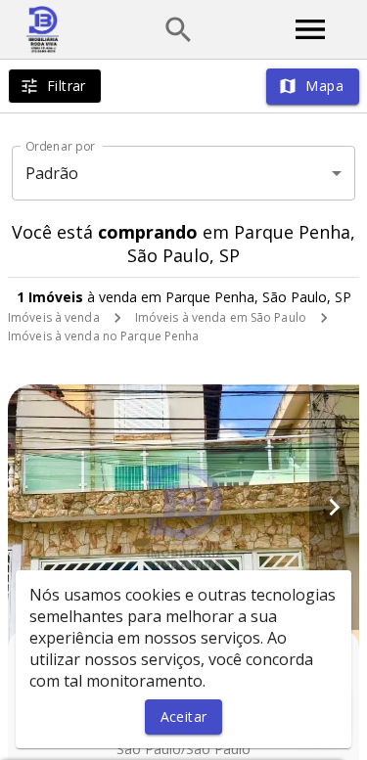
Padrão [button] (52, 173)
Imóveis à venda (54, 317)
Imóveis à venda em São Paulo (220, 317)
